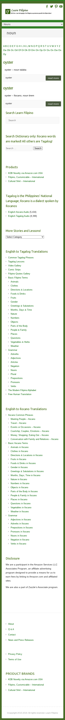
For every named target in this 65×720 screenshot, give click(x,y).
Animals (14, 281)
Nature (14, 314)
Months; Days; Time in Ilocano (25, 475)
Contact (12, 634)
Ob (9, 50)
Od (16, 50)
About (11, 624)
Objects (14, 322)
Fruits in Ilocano (18, 459)
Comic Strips (14, 269)
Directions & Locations (21, 289)
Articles (14, 362)
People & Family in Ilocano (24, 495)
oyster (8, 62)
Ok (26, 50)
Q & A (11, 629)
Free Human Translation (19, 394)
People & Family (19, 330)
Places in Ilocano (19, 499)
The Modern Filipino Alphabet (22, 390)
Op (41, 50)
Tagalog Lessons (16, 261)
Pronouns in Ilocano (20, 531)
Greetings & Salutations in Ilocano (27, 471)
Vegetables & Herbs (20, 342)
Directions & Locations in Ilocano (26, 455)
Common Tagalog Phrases (21, 257)
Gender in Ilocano (19, 467)
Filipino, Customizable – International (26, 177)
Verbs (13, 386)
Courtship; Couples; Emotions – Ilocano (30, 431)
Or (45, 50)
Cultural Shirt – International (21, 181)
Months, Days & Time (21, 310)
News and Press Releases (21, 640)
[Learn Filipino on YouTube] (61, 6)
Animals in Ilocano (19, 447)
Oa (5, 50)
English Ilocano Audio (18, 212)
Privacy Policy (15, 654)
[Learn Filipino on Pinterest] (56, 6)
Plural (13, 374)
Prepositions (17, 378)
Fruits (13, 298)
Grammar (12, 350)
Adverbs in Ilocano (20, 523)
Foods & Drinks (18, 293)
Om (33, 50)
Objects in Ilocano (19, 487)
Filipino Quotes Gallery (19, 273)
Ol (29, 50)
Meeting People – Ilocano (23, 419)
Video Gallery (14, 265)
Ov (52, 50)
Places (14, 334)
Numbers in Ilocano (20, 483)
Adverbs (15, 354)
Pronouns (15, 382)
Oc (12, 50)
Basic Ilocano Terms (18, 443)
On (38, 50)
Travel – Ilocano (18, 423)
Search (37, 148)
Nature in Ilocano (19, 479)
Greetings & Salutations (22, 306)
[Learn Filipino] (34, 12)
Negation (15, 366)
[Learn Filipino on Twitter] (51, 6)
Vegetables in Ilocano (21, 507)
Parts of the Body (19, 326)
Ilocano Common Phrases (20, 415)
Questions (15, 338)
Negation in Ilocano (20, 539)
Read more (53, 78)
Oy (4, 54)
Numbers (15, 318)
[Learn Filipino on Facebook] (47, 6)
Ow (56, 50)
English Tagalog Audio (19, 216)
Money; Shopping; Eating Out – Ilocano (30, 435)
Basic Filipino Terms (18, 277)
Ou (48, 50)
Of (20, 50)
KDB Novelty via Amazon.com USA (25, 173)
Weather (15, 346)
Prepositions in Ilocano (22, 527)
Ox (59, 50)
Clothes (14, 285)
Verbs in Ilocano (18, 543)
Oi (23, 50)
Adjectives (16, 358)
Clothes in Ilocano (19, 451)
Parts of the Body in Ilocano (24, 491)
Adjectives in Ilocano (21, 519)
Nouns (14, 370)
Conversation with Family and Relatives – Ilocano (34, 439)
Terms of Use (14, 659)
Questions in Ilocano (20, 503)
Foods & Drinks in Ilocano (23, 463)
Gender (14, 302)
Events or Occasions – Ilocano (25, 427)
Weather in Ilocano (20, 511)
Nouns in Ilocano (19, 535)
